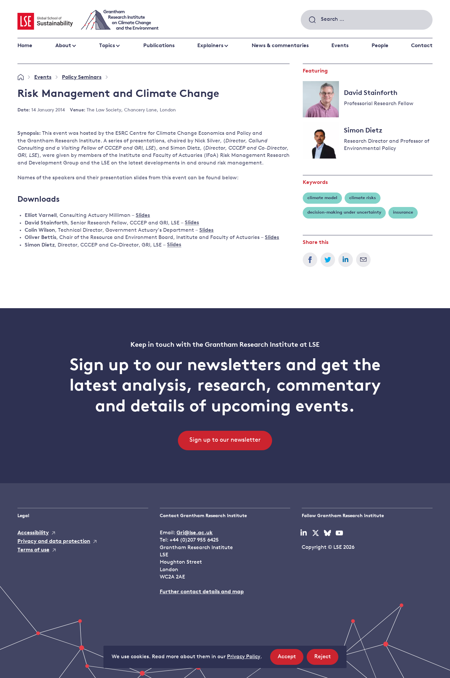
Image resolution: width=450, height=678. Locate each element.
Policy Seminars (81, 77)
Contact (422, 45)
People (380, 45)
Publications (159, 45)
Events (340, 45)
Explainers (210, 45)
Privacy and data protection (53, 541)
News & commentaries (280, 45)
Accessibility (33, 533)
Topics (107, 45)
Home (24, 45)
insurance (403, 212)
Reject (326, 659)
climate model (322, 198)
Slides (143, 215)
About (63, 45)
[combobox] (367, 20)
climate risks (362, 198)
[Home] (20, 77)
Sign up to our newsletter (225, 440)
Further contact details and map (202, 592)
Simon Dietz (363, 131)
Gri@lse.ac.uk (195, 533)
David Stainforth (370, 93)
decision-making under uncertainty (344, 212)
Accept (290, 659)
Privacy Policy (243, 657)
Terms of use (33, 550)
